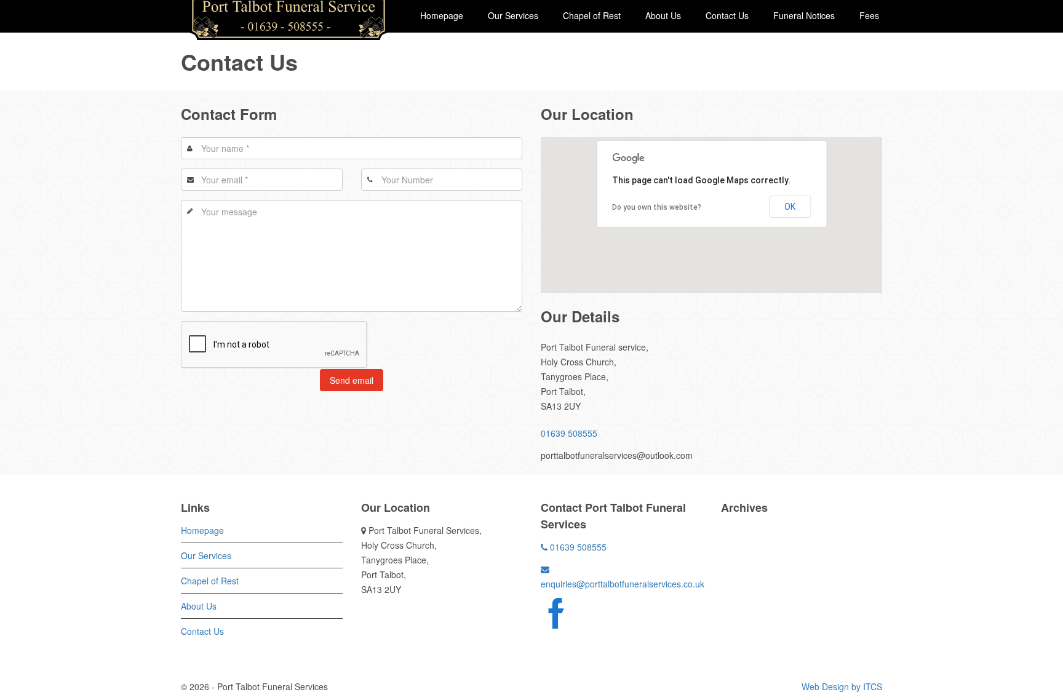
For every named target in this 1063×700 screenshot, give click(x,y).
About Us (663, 15)
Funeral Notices (804, 15)
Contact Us (727, 15)
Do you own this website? (656, 207)
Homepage (441, 15)
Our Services (513, 15)
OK (789, 207)
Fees (869, 15)
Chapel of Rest (592, 15)
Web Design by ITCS (842, 686)
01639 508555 (569, 433)
